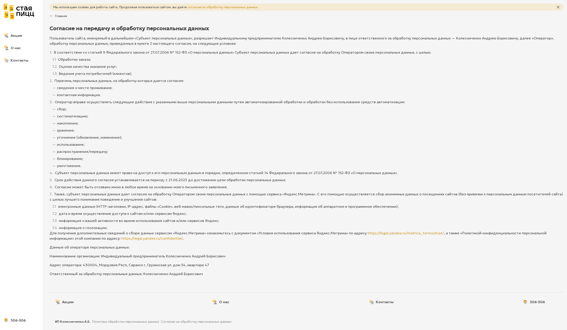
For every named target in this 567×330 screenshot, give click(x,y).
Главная (61, 16)
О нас (16, 48)
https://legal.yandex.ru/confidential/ (152, 238)
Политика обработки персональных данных (125, 322)
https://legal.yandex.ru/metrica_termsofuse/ (406, 233)
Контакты (19, 60)
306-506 (18, 320)
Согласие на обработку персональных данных (196, 322)
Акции (16, 35)
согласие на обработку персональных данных (223, 7)
